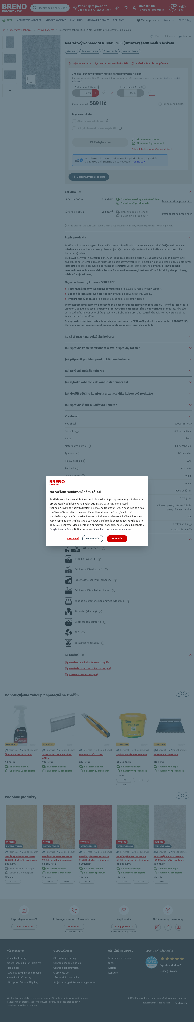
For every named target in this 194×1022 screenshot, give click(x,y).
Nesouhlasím (92, 538)
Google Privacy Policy (61, 529)
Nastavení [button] (73, 538)
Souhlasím (117, 538)
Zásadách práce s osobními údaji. (113, 529)
